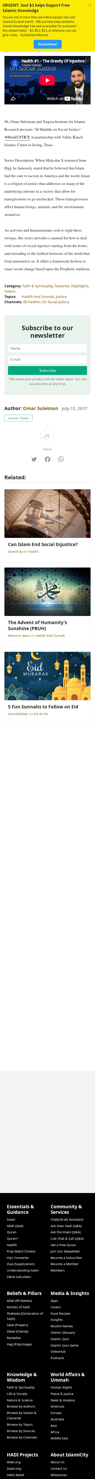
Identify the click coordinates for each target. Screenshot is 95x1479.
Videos (10, 291)
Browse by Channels (22, 1437)
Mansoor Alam (19, 635)
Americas (57, 1406)
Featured (61, 286)
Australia (57, 1419)
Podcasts (57, 1358)
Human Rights (61, 1387)
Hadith (33, 551)
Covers (56, 1307)
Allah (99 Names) (19, 1301)
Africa (55, 1432)
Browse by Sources (21, 1431)
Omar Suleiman (40, 408)
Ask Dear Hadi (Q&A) (66, 1226)
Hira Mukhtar (18, 714)
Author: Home (18, 418)
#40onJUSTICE (17, 137)
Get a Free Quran (63, 1245)
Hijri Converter (18, 1258)
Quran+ (12, 1238)
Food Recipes (60, 1313)
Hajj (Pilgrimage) (19, 1344)
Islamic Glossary (63, 1332)
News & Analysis (63, 1400)
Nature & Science (20, 1400)
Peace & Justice (62, 1394)
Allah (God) (15, 1226)
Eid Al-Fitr (41, 714)
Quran (11, 1232)
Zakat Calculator (19, 1277)
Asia (54, 1425)
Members (58, 1270)
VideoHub (58, 1351)
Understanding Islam (23, 1270)
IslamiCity (15, 551)
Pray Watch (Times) (21, 1251)
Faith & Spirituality (37, 286)
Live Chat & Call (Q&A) (67, 1238)
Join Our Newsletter (65, 1251)
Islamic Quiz (60, 1339)
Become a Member (65, 1264)
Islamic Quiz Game (64, 1345)
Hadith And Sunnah (38, 296)
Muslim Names (62, 1326)
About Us (58, 1462)
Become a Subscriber (66, 1258)
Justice (61, 296)
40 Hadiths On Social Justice (46, 301)
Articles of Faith (18, 1307)
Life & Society (17, 1394)
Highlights (79, 286)
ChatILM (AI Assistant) (67, 1219)
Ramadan (14, 1338)
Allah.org (14, 1462)
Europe (56, 1413)
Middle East (59, 1438)
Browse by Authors (21, 1406)
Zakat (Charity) (17, 1331)
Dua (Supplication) (20, 1264)
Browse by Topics (20, 1424)
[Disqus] (47, 1126)
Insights (57, 1320)
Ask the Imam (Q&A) (66, 1232)
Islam (11, 1219)
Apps (54, 1301)
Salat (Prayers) (17, 1325)
